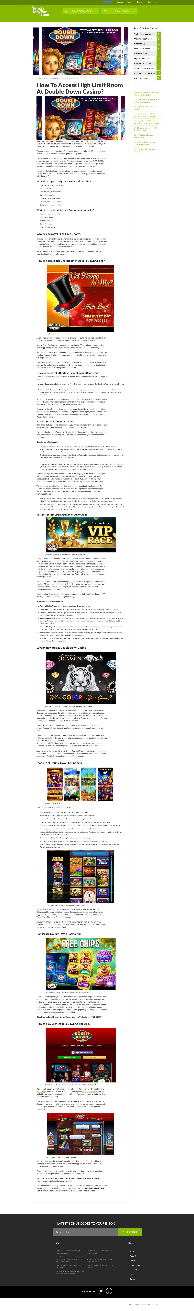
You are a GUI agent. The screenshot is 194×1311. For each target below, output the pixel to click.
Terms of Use (134, 1270)
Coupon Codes (122, 11)
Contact (133, 1261)
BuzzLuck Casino (141, 78)
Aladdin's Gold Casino (143, 68)
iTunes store (41, 1091)
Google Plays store (90, 1091)
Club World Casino (142, 63)
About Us (133, 1256)
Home (132, 1251)
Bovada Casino (140, 53)
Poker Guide (66, 78)
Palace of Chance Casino (144, 73)
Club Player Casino (142, 34)
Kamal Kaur (55, 78)
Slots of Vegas (140, 43)
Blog (149, 2)
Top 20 (130, 2)
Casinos (120, 2)
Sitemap (133, 1279)
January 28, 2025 (44, 78)
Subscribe (130, 1232)
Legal (131, 1274)
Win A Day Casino (142, 48)
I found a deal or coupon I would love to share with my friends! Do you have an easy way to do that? (69, 1259)
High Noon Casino (142, 58)
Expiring (140, 2)
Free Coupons (75, 78)
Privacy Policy (135, 1265)
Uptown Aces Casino (143, 38)
